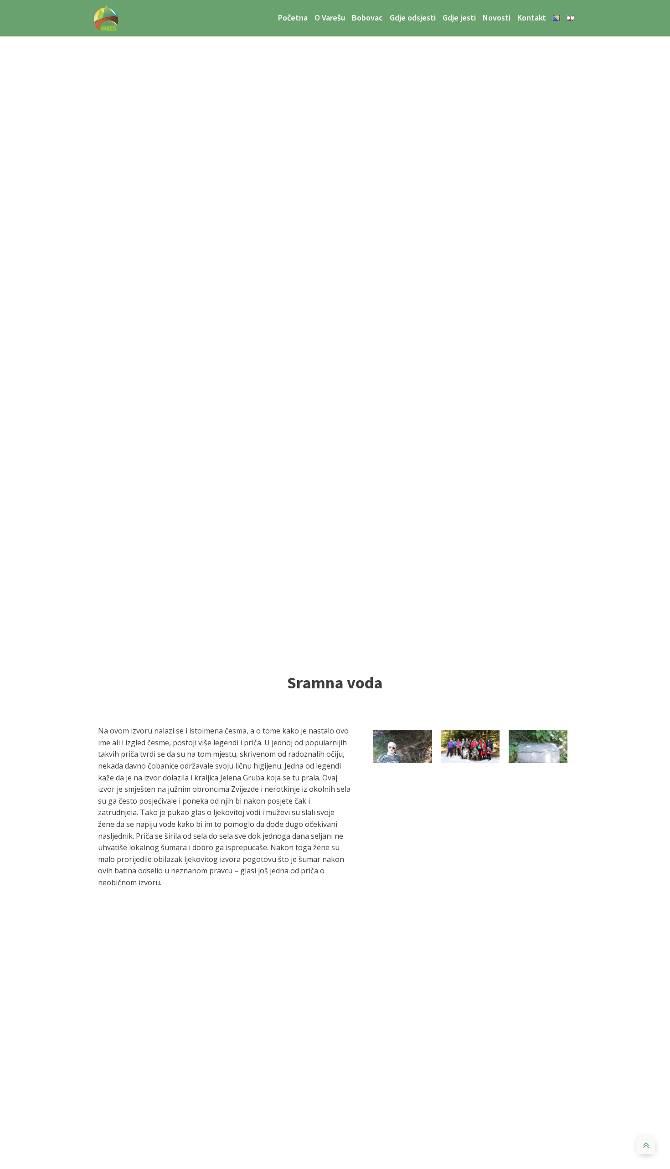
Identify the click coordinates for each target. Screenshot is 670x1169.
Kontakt (531, 17)
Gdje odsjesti (413, 17)
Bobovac (367, 17)
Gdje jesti (459, 17)
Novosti (496, 17)
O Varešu (329, 17)
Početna (293, 17)
